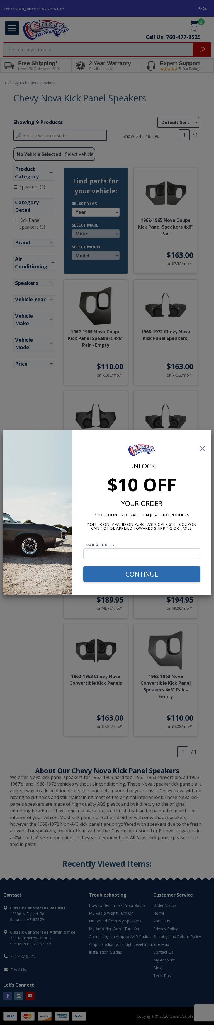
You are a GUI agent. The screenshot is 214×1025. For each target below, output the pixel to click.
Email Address (98, 545)
